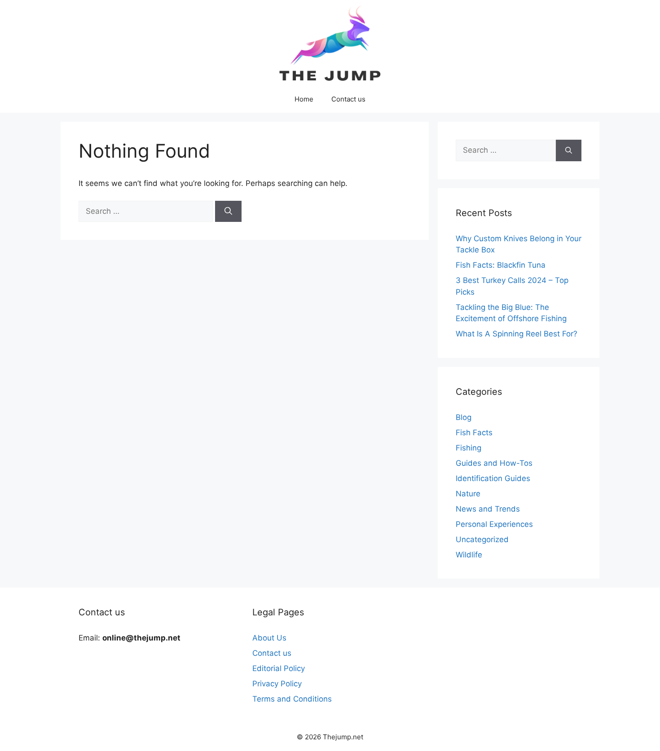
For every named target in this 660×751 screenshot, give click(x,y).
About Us (269, 637)
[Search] (228, 211)
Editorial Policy (278, 668)
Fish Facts (474, 432)
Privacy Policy (277, 683)
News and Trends (488, 508)
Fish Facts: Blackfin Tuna (501, 265)
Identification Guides (493, 478)
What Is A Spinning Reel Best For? (516, 333)
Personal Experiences (494, 524)
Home (304, 99)
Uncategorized (482, 539)
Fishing (468, 447)
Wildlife (469, 554)
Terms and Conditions (292, 698)
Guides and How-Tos (494, 463)
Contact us (348, 99)
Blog (463, 417)
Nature (468, 493)
